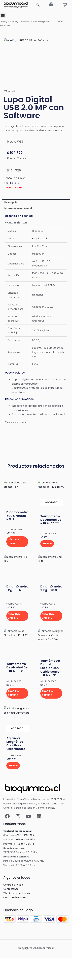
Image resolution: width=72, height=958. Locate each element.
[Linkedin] (39, 816)
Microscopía (25, 21)
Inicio (3, 21)
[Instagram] (18, 816)
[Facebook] (7, 816)
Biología (12, 21)
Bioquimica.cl (39, 238)
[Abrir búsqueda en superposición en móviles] (38, 5)
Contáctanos (10, 889)
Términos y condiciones (16, 893)
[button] (3, 15)
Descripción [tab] (11, 202)
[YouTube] (28, 816)
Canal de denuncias (14, 897)
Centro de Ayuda (13, 884)
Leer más (47, 543)
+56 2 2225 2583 (24, 835)
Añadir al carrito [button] (14, 541)
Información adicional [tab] (18, 208)
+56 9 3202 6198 (25, 839)
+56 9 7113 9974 (25, 844)
